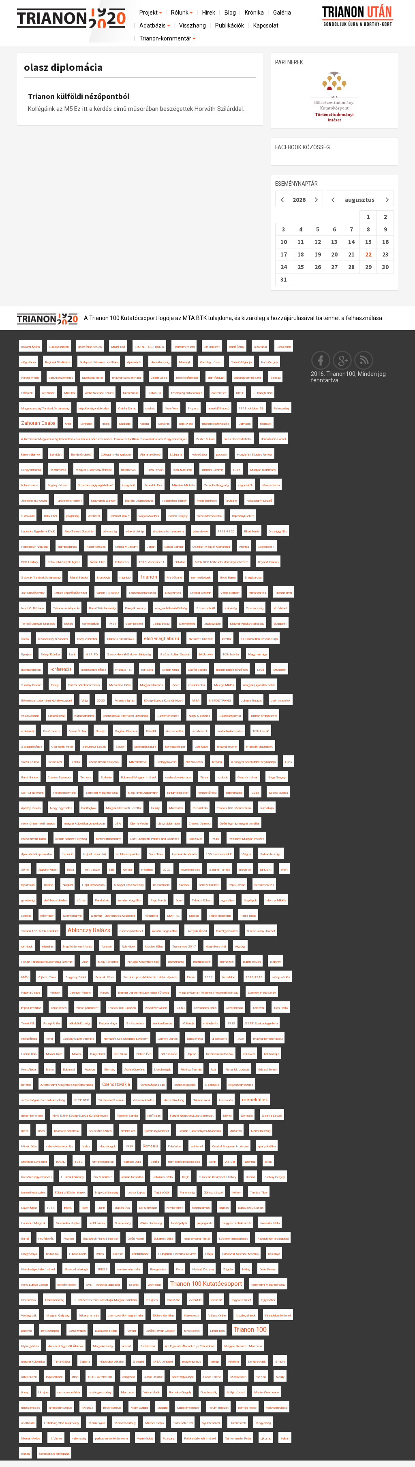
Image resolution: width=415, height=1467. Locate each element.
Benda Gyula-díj (81, 454)
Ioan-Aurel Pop (182, 470)
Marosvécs (191, 1315)
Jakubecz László (94, 746)
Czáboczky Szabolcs (53, 639)
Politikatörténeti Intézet (200, 1438)
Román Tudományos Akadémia (199, 1131)
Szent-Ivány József (261, 931)
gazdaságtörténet (157, 1131)
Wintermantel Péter (238, 1438)
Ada (213, 1069)
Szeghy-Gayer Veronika (78, 1039)
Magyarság (263, 1423)
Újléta (24, 1131)
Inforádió (67, 854)
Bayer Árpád (29, 1208)
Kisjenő (191, 1054)
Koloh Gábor (199, 454)
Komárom (151, 916)
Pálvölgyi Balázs (226, 931)
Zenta (75, 762)
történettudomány (108, 839)
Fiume (191, 977)
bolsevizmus (29, 485)
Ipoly (84, 1208)
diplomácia (134, 362)
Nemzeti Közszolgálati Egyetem (125, 1039)
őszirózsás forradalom (168, 531)
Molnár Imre (54, 1054)
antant (126, 1346)
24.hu (180, 1008)
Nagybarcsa (253, 577)
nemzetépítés (264, 885)
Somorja (246, 1115)
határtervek (129, 470)
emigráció (128, 1377)
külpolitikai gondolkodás (94, 408)
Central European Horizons (230, 1146)
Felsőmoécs (51, 731)
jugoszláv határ (92, 377)
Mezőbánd (174, 577)
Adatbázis (153, 25)
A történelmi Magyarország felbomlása (67, 1085)
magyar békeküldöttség (171, 608)
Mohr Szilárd (139, 1408)
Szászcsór (148, 1346)
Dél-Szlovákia (148, 1208)
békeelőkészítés (100, 1131)
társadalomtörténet (278, 1315)
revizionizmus (191, 1361)
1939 (129, 1146)
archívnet (196, 1146)
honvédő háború (218, 408)
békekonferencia (187, 377)
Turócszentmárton (68, 500)
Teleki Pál (27, 1023)
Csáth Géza (159, 377)
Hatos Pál (154, 393)
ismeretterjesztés (33, 1192)
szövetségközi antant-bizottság (43, 1100)
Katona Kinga (108, 1023)
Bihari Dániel (251, 531)
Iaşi (111, 869)
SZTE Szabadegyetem (261, 1023)
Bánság (275, 377)
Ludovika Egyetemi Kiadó (38, 531)
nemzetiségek (201, 577)
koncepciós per (175, 746)
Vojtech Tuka (47, 977)
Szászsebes (135, 1023)
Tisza (204, 777)
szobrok (222, 777)
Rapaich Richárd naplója (273, 1238)
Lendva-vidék (257, 1361)
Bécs (41, 1131)
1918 (231, 1023)
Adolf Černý (236, 347)
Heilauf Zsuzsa (203, 1269)
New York (171, 408)
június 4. (266, 869)
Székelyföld (187, 623)
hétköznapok (50, 1331)
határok (26, 1085)
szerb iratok (200, 731)
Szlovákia (27, 516)
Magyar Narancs (151, 685)
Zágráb (228, 1269)
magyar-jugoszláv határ (259, 685)
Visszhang (192, 25)
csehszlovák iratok (33, 839)
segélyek (266, 424)
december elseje (32, 1115)
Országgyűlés (278, 531)
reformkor (47, 916)
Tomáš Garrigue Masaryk (38, 623)
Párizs (104, 992)
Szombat (260, 347)
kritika (105, 424)
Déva (175, 685)
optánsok (48, 393)
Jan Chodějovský (33, 593)
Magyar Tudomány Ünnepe (93, 470)
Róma (100, 1254)
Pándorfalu (102, 900)
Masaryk (185, 362)
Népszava (28, 1300)
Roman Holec (247, 1408)
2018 (25, 869)
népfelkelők (46, 1238)
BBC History (29, 562)
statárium (120, 1054)
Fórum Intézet (218, 1408)
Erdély (55, 685)
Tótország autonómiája (186, 393)
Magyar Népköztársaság (247, 623)
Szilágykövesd (166, 762)
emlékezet (128, 1131)
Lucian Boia (28, 1054)
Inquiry (155, 808)
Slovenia (163, 424)
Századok (283, 347)
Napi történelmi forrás (77, 946)
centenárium (90, 623)
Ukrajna (43, 1392)
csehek (150, 408)
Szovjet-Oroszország (128, 885)
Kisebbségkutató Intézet (38, 1269)
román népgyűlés (129, 900)
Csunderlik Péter (62, 746)
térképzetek (192, 1331)
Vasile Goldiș (145, 1438)
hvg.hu (60, 1162)
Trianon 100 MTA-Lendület (39, 931)
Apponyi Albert (48, 869)
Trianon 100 (250, 1329)
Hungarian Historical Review (177, 1254)
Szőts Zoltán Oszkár (175, 654)
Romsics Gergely (180, 1392)
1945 (215, 839)
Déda (70, 869)
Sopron (120, 746)
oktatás (180, 562)
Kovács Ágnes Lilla (152, 1085)
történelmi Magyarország (268, 1285)
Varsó (25, 639)
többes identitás (163, 1315)
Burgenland (97, 1054)
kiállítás (224, 1208)
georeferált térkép (90, 347)
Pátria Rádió (248, 916)
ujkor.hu (266, 1438)
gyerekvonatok (31, 670)
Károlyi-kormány (135, 608)
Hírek (208, 12)
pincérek (26, 1331)
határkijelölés (201, 962)
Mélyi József (236, 1392)
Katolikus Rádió (162, 1177)
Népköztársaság (106, 1192)
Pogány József (57, 485)
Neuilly (280, 1377)
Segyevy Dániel (75, 977)
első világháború (161, 638)
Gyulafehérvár (211, 1423)
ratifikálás (154, 1115)
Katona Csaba (30, 992)
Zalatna (84, 1361)
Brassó (250, 1177)
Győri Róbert (136, 1238)
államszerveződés (93, 670)
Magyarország (103, 1346)
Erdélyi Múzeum (126, 547)
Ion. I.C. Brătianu (32, 608)
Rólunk (180, 12)
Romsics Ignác (124, 700)
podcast (221, 454)
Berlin (212, 1162)
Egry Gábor (268, 1300)
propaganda (204, 1223)
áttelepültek (29, 1377)
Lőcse (81, 900)
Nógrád (67, 885)
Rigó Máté (186, 424)
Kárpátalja (267, 808)
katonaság (79, 1438)
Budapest (280, 623)
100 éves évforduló (219, 854)
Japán (151, 547)
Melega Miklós (224, 685)
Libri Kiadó (201, 746)
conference (219, 393)
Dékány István (88, 1315)
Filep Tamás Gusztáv (79, 531)
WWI (284, 869)
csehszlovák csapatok (104, 762)
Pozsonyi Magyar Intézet (246, 839)
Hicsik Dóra (28, 1146)
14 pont (193, 408)
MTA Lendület (163, 1361)
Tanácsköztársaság (142, 593)
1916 (237, 470)
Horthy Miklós (276, 900)
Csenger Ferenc (80, 992)
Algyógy (240, 946)
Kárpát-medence (188, 1408)
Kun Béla (147, 670)
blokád (68, 623)
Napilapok (250, 900)
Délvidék (151, 731)
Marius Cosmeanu (266, 1392)
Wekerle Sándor (127, 1115)
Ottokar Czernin (200, 593)
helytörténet (175, 1208)
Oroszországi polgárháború (95, 485)
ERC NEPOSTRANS (149, 347)
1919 (79, 1162)
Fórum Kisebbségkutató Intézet (192, 1115)
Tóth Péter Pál (183, 1423)
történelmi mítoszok (219, 1054)
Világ (84, 700)
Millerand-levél (138, 762)
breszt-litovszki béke (238, 439)
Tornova (85, 777)
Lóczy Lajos (136, 1192)
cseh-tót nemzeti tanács (38, 823)
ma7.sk (261, 1377)
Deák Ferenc (267, 1269)
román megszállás (164, 931)
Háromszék (237, 1423)
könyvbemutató (276, 1408)
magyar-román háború (267, 1039)
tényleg (217, 762)
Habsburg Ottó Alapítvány (61, 1423)
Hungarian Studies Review (254, 454)
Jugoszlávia (212, 623)
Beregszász (158, 1269)
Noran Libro (97, 562)
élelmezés (226, 962)
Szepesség (122, 1223)
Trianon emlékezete (263, 716)
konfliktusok (140, 1254)
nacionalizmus (162, 1023)
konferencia (61, 669)
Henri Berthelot (207, 500)
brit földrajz (271, 1054)
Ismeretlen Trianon (174, 500)
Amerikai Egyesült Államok (65, 1346)
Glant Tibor (156, 854)
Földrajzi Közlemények (70, 1192)
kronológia (103, 577)
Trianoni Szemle (212, 470)
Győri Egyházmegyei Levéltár (239, 823)
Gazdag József (211, 362)
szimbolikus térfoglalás (54, 1454)
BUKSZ (102, 1269)
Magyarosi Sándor (103, 500)
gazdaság (27, 900)
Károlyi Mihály (30, 377)
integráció (128, 485)
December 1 (266, 547)
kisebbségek (162, 1069)
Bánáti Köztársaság (102, 608)
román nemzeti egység (71, 839)
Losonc (26, 916)
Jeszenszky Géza (34, 500)
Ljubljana (176, 454)
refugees (152, 1300)
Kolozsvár (195, 839)
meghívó (245, 869)
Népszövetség (173, 1100)
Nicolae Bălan (154, 946)
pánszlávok (200, 531)
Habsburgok (107, 1146)
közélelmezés (190, 869)
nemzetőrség (207, 793)
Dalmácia (244, 424)
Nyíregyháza (30, 1346)
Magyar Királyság (57, 1315)
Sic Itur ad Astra (32, 793)
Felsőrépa (174, 1146)
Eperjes (26, 654)
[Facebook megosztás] (321, 360)
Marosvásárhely (125, 1423)
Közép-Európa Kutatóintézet (163, 700)
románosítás (257, 593)
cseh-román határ (129, 1269)
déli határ (94, 516)
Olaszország (56, 716)
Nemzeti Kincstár (200, 639)
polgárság (72, 516)
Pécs (179, 1269)
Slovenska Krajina (67, 1223)
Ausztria (236, 1131)
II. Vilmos (55, 1438)
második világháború (259, 746)
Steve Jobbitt (205, 608)
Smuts (280, 1361)
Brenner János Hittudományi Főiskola (143, 992)
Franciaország (54, 1300)
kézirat (134, 1285)
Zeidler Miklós (205, 439)
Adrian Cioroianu (134, 1069)
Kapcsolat (265, 25)
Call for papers (197, 670)
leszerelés (226, 1100)
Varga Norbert (230, 593)
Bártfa (154, 1162)
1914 (51, 1208)
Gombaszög (209, 1392)
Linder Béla (217, 1331)
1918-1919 (254, 977)
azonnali (249, 1162)
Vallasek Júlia (132, 1162)
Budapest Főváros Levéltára (98, 362)
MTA (195, 700)
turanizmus (130, 393)
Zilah (85, 962)
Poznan (68, 1238)
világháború (28, 362)
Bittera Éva (143, 1054)
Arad (68, 424)
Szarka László (272, 1115)
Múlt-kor (69, 393)
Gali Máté (173, 1300)
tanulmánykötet (177, 793)
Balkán (284, 1438)
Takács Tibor (258, 1192)
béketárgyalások (183, 1377)
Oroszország (254, 608)
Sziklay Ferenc (31, 685)
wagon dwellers (149, 516)
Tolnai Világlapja (241, 362)
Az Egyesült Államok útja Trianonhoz (190, 1346)
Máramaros (58, 470)
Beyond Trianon (268, 562)
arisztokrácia (194, 762)
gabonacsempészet (247, 377)
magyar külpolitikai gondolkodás (84, 823)
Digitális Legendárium (139, 500)
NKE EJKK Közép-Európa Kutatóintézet (80, 1115)
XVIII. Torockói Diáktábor (103, 1285)
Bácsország (176, 962)
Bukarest (69, 1069)
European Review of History (217, 1177)
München (279, 670)
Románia (150, 1146)
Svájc (255, 793)
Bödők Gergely (178, 516)
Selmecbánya (72, 916)
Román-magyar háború (36, 1177)
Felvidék (54, 992)
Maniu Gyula (96, 1423)
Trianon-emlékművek (121, 639)
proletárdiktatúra (145, 746)
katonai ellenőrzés (184, 854)
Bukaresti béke (163, 1238)
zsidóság (231, 608)
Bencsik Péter (104, 977)
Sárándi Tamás (219, 869)
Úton (75, 1377)
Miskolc (194, 916)
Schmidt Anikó (119, 516)
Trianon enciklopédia (66, 608)
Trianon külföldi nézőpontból (78, 96)
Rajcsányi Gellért (243, 516)
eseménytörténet (131, 931)
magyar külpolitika (33, 1361)
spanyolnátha (267, 1146)
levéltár (226, 639)
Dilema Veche (139, 823)
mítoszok (53, 1254)
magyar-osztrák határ (236, 1223)
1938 (240, 1039)
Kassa (25, 1454)
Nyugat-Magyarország (142, 962)
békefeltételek (67, 1285)
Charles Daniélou (199, 823)
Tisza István (154, 470)
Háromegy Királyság (34, 547)
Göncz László (213, 1192)
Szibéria (106, 777)
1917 (209, 977)
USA (118, 823)
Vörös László (30, 762)
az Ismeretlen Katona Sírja (259, 639)
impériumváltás (31, 1008)
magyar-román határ (196, 1238)
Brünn (101, 1208)
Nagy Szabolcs (199, 716)
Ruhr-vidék (128, 946)
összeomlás (174, 731)
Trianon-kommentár (166, 38)
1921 (112, 623)
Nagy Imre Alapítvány (143, 793)
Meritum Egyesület (34, 1162)
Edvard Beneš (267, 1069)
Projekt (149, 12)
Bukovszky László (250, 1208)
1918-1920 (226, 531)
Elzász (118, 1254)
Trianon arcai (201, 1100)
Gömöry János (168, 1039)
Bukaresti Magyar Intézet (138, 777)
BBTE (240, 393)
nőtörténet (280, 608)
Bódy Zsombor (87, 639)
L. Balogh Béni (262, 393)
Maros (76, 1054)
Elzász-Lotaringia (76, 1269)
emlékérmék (97, 1223)
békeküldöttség (79, 1023)
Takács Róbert (202, 900)
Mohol (227, 1115)
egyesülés (227, 900)
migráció (125, 577)
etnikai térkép (135, 531)
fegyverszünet (241, 1300)
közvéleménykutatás (233, 1238)
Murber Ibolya (154, 1423)
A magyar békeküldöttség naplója (253, 762)
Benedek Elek (153, 485)
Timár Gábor (62, 1361)
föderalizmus (201, 1208)
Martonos (127, 1392)
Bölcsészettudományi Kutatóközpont (46, 700)
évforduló (195, 1300)
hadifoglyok (88, 808)
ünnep (25, 1392)
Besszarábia (161, 885)
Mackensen (238, 1377)
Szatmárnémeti (168, 716)
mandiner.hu (196, 685)
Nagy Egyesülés (61, 808)
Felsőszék (122, 562)
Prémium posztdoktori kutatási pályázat (150, 977)
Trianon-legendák (220, 916)
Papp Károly (158, 900)
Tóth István (230, 654)
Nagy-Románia (108, 962)
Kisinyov (275, 962)
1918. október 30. (100, 1377)
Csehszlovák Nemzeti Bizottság (125, 716)
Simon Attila (170, 670)
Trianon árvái (283, 593)
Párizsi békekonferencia (84, 685)
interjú (68, 1208)
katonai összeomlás (59, 1146)
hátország (110, 531)
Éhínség (109, 1069)
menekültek (255, 1099)
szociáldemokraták (209, 516)
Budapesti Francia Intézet (100, 1238)
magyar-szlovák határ (126, 377)
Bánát (25, 1238)
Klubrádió (124, 424)
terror (49, 1039)
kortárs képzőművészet (70, 593)
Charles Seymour (59, 777)
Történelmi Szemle (111, 1100)
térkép (214, 1361)
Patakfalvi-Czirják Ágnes (63, 562)
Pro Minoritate (102, 1177)
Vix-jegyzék (29, 1315)
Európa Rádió (77, 1254)
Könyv (236, 1192)
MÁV (24, 977)
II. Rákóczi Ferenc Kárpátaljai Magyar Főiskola (105, 1300)
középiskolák (234, 1008)
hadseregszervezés (215, 424)
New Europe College (34, 1285)
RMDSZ (87, 1408)
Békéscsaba (168, 1054)
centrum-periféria (69, 1392)
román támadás (132, 1177)
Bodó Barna (227, 577)
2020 (101, 700)
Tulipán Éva (122, 1208)
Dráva (49, 1069)
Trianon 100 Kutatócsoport (206, 1283)
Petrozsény (281, 408)
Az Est (230, 1162)
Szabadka (212, 1085)
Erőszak (27, 393)
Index (86, 1146)
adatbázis (27, 1423)
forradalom (229, 977)
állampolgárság (67, 547)
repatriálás (27, 885)
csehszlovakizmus (178, 777)
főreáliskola (200, 808)
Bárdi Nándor (30, 777)
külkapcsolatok (59, 347)
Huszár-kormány (72, 1177)
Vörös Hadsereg (151, 1223)
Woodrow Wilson (156, 1008)
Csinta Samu (127, 408)
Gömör (127, 869)
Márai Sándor (79, 577)
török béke (206, 654)
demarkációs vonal (273, 439)
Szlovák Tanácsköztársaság (40, 577)
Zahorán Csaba (38, 423)
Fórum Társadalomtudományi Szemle (47, 962)
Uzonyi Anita (51, 1023)
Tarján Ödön (162, 1192)
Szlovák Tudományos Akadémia (113, 916)
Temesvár (55, 762)
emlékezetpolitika (127, 854)
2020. (167, 869)
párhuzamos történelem (111, 1438)
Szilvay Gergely (274, 1177)
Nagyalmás (173, 593)
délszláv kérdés (143, 1100)
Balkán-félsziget (271, 854)
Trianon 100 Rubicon (122, 1008)
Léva (260, 670)
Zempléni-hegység (216, 485)
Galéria (282, 12)
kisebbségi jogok (185, 1085)
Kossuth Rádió (270, 1223)
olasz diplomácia (63, 67)
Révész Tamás (190, 1069)
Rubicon (89, 1069)
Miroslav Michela (183, 485)
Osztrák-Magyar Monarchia (211, 547)
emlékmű (27, 731)
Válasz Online (217, 1315)
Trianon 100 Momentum (234, 808)
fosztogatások (245, 1315)
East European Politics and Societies (154, 839)
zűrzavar (249, 1054)
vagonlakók (245, 485)
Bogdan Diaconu (126, 731)
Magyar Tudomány (263, 470)
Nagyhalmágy (257, 654)
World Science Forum (99, 393)
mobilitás (147, 869)
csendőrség (29, 1039)
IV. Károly (188, 1023)
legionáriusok (54, 1377)
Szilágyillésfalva (31, 746)
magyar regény (227, 746)
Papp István (237, 885)
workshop (154, 1285)
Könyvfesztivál (215, 946)
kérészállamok (31, 454)
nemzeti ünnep (209, 885)
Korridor (131, 1331)
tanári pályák (179, 1223)
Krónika (254, 12)
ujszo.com (219, 1039)
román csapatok (103, 1162)
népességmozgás (241, 1085)
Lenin (72, 654)
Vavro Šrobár (77, 731)
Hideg (246, 1269)
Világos (246, 854)
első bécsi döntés (55, 900)
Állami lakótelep (150, 454)
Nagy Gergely (276, 777)
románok (27, 946)
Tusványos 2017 (184, 946)
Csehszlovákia (116, 1084)
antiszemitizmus (60, 1408)
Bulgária (162, 1408)
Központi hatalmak (66, 1131)
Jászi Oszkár (153, 1377)
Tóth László (260, 731)
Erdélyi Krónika (50, 654)
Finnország (187, 1192)
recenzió (216, 1300)
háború (144, 424)
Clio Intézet (212, 347)
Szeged (138, 1361)
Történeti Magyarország (102, 793)
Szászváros (77, 1331)
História (233, 1361)
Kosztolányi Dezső (259, 500)
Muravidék (176, 808)
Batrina (48, 885)
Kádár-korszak (96, 547)
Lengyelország (31, 470)
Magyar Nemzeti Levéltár (123, 808)
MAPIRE (173, 916)
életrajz (101, 731)
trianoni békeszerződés (232, 670)
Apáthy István (31, 808)
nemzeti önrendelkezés (184, 1162)
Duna (178, 900)
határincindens (84, 716)
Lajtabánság (160, 623)
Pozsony (169, 1438)
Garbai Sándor (174, 547)
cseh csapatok (281, 700)
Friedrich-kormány (64, 793)
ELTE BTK (81, 1100)
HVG (288, 762)
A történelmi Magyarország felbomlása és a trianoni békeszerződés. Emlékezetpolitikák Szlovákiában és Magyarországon (103, 439)
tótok (268, 1162)
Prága (209, 1254)
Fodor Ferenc (212, 1377)
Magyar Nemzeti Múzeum (243, 1346)
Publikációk (229, 25)
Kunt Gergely (269, 362)
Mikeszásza (271, 485)
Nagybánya (29, 1254)
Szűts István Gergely (160, 1331)
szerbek (184, 885)
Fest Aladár (28, 1069)
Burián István (252, 962)
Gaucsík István (247, 777)
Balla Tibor (50, 516)
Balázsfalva (195, 1039)
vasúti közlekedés (61, 377)
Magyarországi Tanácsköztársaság (45, 408)
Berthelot (86, 424)
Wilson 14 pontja (107, 593)
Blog (230, 12)
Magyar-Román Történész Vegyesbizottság (208, 992)
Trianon (148, 577)
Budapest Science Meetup (240, 1254)
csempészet (134, 623)
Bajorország (234, 793)
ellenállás (47, 946)
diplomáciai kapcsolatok (36, 854)
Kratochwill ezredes (230, 731)
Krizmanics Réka (205, 1008)
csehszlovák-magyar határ (125, 1315)
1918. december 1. (152, 562)
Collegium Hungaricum (116, 454)
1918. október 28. (251, 408)
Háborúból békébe (111, 1361)
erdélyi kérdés (281, 977)
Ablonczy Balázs (89, 930)
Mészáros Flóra (119, 685)
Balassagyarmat (230, 716)
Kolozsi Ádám (30, 347)
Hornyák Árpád (196, 931)
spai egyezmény (100, 1392)
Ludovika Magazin (33, 1223)
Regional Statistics (57, 362)
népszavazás (30, 1408)
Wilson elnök (151, 1392)
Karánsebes (58, 1008)
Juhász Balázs (251, 700)
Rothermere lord (184, 347)
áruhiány (231, 500)
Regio (185, 1177)
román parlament (87, 1008)
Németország (260, 1131)
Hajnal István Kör (95, 854)
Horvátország (159, 362)
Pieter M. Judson (237, 1069)
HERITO (92, 654)
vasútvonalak (30, 716)
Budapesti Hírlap (106, 1331)
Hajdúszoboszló (93, 885)
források (106, 946)
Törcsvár (258, 1008)
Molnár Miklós (30, 1438)
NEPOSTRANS (220, 700)
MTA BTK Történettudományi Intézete (221, 562)
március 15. (124, 670)
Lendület (56, 454)
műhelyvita (210, 1023)
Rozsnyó (274, 1254)
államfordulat (216, 377)
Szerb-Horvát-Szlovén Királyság (129, 654)
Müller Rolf (118, 347)
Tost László (91, 869)
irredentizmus (112, 1408)
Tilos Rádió (281, 1008)
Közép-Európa (278, 793)
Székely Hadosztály (262, 992)
